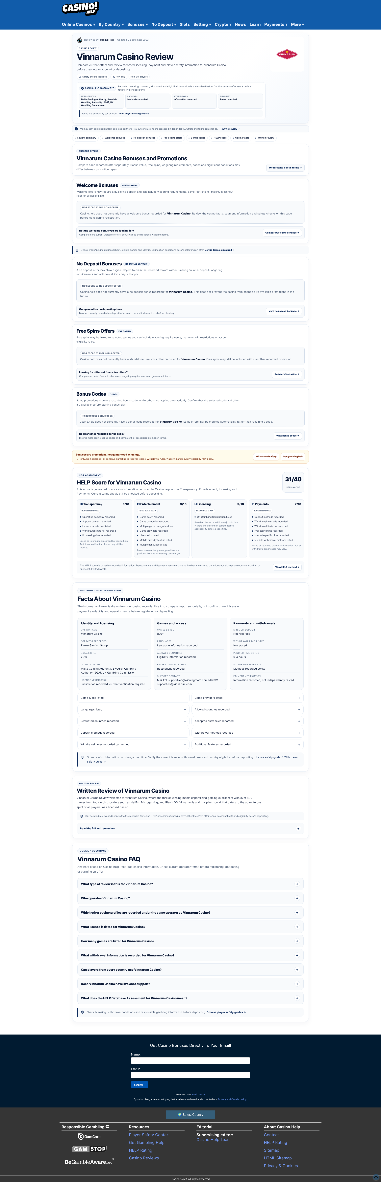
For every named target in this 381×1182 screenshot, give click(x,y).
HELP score (220, 137)
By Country (111, 24)
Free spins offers (173, 137)
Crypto (223, 24)
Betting (202, 24)
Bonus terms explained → (220, 249)
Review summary (86, 137)
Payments (276, 24)
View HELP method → (287, 567)
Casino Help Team (213, 1139)
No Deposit (163, 24)
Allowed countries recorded (212, 709)
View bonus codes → (287, 435)
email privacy (198, 1094)
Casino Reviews (144, 1158)
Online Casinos (78, 24)
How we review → (230, 128)
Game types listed (92, 697)
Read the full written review (97, 828)
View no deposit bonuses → (284, 311)
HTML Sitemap (278, 1158)
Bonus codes (198, 137)
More (297, 24)
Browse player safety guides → (226, 1012)
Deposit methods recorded (97, 732)
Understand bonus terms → (285, 167)
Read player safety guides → (134, 113)
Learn (255, 24)
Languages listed (91, 709)
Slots (185, 24)
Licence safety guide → (269, 757)
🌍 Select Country (190, 1114)
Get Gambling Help (147, 1142)
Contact (271, 1134)
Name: (135, 1054)
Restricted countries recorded (100, 721)
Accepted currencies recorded (214, 721)
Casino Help (107, 39)
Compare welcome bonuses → (282, 232)
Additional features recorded (213, 744)
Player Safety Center (148, 1134)
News (240, 24)
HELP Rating (140, 1150)
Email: (135, 1069)
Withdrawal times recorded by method (105, 744)
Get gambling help (293, 456)
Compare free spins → (286, 374)
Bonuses (137, 24)
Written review (266, 137)
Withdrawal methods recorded (214, 732)
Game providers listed (208, 697)
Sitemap (271, 1150)
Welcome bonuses (115, 137)
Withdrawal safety (266, 456)
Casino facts (242, 137)
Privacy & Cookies (281, 1165)
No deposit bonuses (144, 137)
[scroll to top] (376, 1177)
